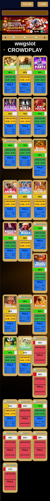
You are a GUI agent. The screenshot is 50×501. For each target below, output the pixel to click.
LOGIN (42, 4)
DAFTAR (27, 4)
